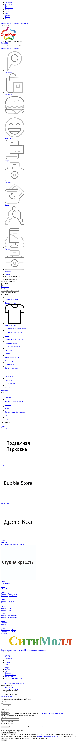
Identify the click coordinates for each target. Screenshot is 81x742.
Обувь (7, 336)
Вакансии (8, 18)
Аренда (7, 15)
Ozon (6, 415)
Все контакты (9, 676)
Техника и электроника (13, 346)
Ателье (7, 408)
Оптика (7, 354)
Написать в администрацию (10, 689)
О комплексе (9, 2)
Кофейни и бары (10, 384)
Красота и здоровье (11, 361)
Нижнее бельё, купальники (14, 339)
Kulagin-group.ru (6, 696)
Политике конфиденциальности (47, 736)
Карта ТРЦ (4, 43)
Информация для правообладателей (13, 650)
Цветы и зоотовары (11, 368)
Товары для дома (10, 364)
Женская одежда (10, 303)
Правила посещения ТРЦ (13, 678)
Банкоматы (8, 397)
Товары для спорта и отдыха (14, 332)
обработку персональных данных (53, 713)
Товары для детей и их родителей (16, 328)
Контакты (16, 24)
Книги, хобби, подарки (12, 357)
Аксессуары (9, 350)
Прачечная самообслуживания (15, 412)
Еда (6, 6)
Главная (7, 274)
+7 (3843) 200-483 (7, 683)
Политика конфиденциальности (36, 650)
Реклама (7, 17)
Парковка (8, 405)
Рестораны (8, 380)
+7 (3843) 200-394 (7, 687)
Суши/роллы (9, 376)
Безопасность (24, 24)
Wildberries (8, 419)
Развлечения (9, 8)
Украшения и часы (11, 343)
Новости (8, 11)
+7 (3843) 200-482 (19, 683)
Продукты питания (11, 299)
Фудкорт (7, 387)
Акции (7, 13)
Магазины (8, 4)
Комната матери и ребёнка (14, 401)
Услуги (7, 9)
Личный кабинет (6, 24)
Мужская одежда (10, 325)
